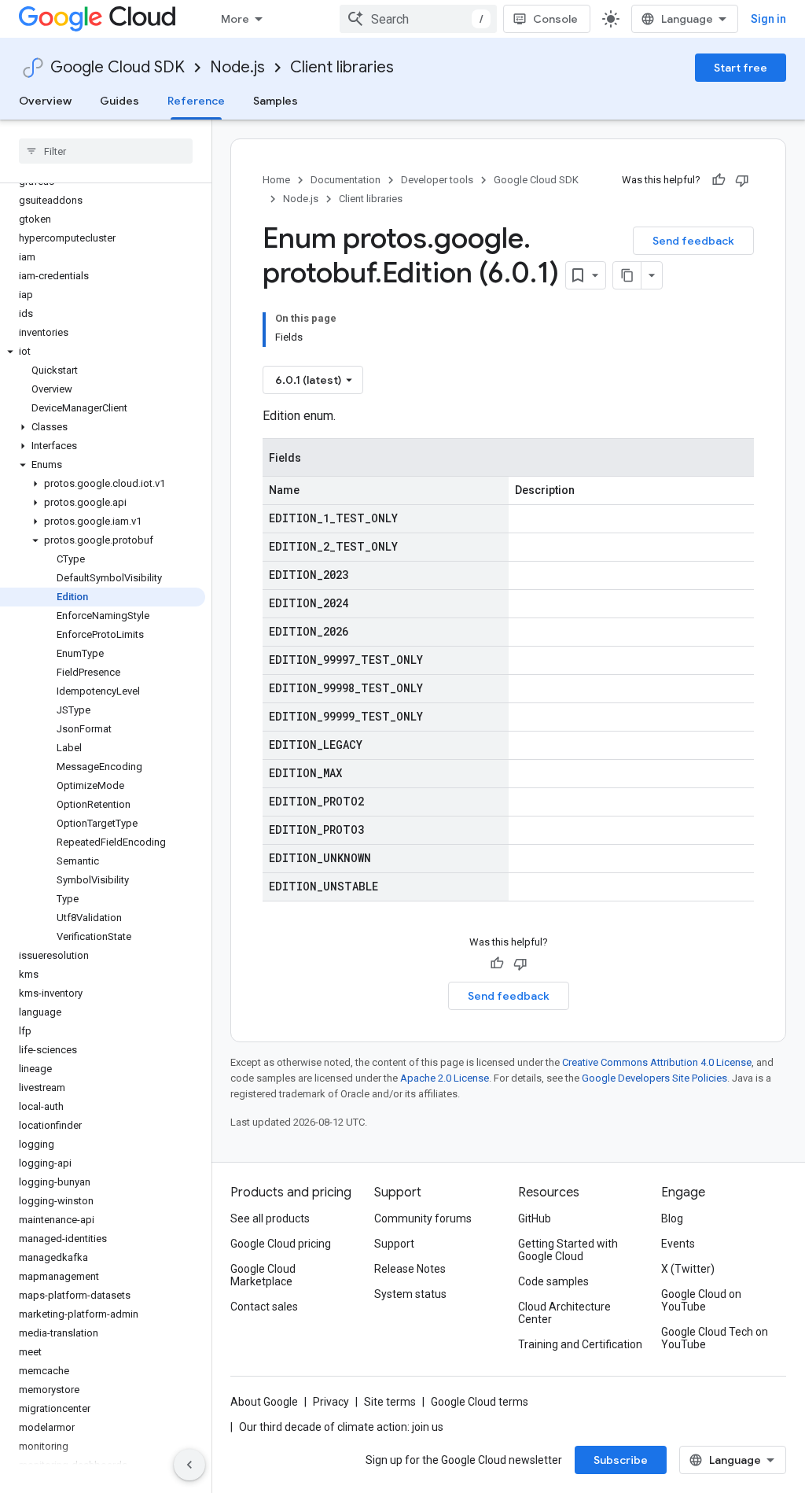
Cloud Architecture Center (564, 1312)
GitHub (534, 1218)
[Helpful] (718, 180)
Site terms (390, 1401)
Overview (45, 101)
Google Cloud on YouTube (701, 1300)
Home (276, 180)
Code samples (553, 1281)
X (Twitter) (688, 1269)
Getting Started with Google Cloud (568, 1250)
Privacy (331, 1401)
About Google (264, 1401)
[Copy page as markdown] (627, 275)
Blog (672, 1218)
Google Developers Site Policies (654, 1078)
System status (410, 1294)
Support (394, 1243)
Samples (275, 101)
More (235, 19)
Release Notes (410, 1269)
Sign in (768, 19)
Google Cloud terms (479, 1401)
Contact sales (264, 1306)
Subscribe (621, 1460)
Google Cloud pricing (280, 1243)
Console (555, 19)
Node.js (237, 67)
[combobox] (418, 19)
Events (678, 1243)
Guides (119, 101)
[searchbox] (106, 151)
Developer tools (437, 180)
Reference (196, 101)
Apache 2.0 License (444, 1078)
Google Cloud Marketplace (263, 1275)
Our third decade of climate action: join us (341, 1427)
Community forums (423, 1218)
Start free (740, 68)
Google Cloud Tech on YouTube (714, 1338)
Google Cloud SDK (117, 67)
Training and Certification (580, 1344)
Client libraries (342, 67)
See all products (270, 1218)
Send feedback (693, 241)
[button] (102, 351)
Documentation (345, 180)
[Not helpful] (742, 180)
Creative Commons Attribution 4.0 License (657, 1062)
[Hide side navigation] (189, 1464)
